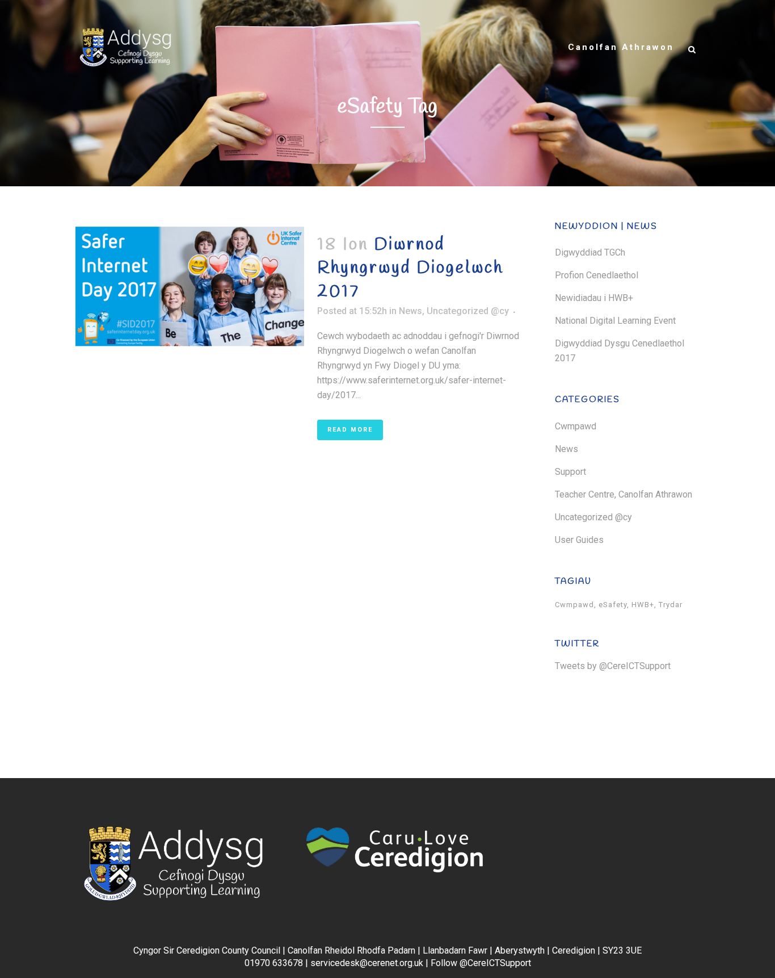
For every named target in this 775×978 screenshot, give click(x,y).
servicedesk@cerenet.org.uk (366, 963)
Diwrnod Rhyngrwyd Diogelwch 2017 (410, 268)
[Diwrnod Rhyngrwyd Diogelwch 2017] (189, 286)
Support (570, 471)
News (410, 311)
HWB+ (642, 604)
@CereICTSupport (495, 963)
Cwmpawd (575, 426)
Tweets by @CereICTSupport (613, 666)
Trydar (671, 604)
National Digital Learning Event (615, 320)
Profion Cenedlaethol (596, 275)
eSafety (613, 604)
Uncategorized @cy (468, 311)
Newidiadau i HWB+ (594, 297)
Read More (350, 429)
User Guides (579, 539)
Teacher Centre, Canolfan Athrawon (623, 494)
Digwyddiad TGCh (590, 252)
